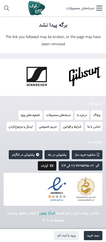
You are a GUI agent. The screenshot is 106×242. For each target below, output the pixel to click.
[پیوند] (36, 8)
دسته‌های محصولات (58, 115)
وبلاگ (96, 115)
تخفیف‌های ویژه (30, 115)
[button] (84, 8)
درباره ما (82, 115)
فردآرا (51, 213)
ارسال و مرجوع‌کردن (20, 126)
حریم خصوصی (48, 126)
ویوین (43, 213)
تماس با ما (93, 126)
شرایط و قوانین (72, 126)
